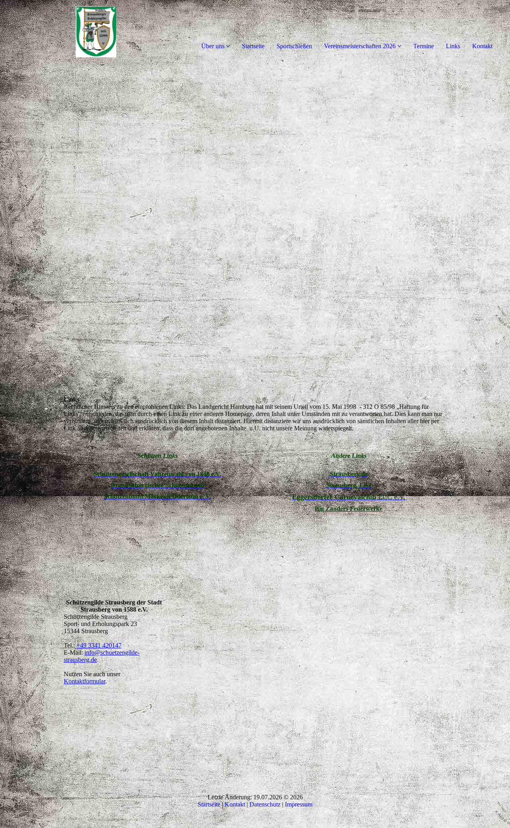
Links (453, 46)
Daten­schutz (264, 804)
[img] (91, 32)
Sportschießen (294, 46)
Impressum (298, 804)
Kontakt (482, 46)
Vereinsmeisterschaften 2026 (360, 46)
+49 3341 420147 (99, 645)
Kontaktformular (84, 681)
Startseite (253, 46)
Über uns (212, 46)
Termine (423, 46)
